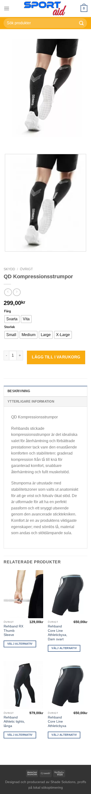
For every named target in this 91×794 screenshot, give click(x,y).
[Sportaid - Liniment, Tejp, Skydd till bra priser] (46, 8)
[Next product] (8, 292)
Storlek (9, 327)
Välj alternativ (20, 643)
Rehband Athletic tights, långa (14, 722)
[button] (6, 8)
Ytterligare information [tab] (31, 401)
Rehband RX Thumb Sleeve (13, 631)
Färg (7, 311)
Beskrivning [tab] (19, 391)
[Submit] (81, 23)
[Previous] (8, 142)
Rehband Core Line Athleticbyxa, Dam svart (57, 633)
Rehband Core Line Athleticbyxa (57, 722)
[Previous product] (16, 292)
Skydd (9, 269)
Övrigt (26, 269)
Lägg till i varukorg (56, 357)
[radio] (12, 319)
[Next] (21, 142)
